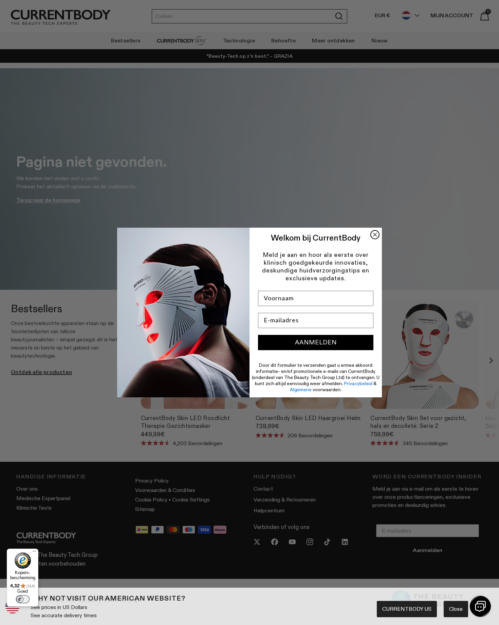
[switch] (23, 599)
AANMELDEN (316, 342)
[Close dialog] (375, 234)
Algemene (301, 389)
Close (456, 609)
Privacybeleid (358, 383)
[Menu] (34, 553)
